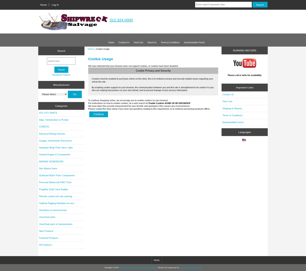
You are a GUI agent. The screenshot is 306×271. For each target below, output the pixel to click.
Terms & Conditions (170, 42)
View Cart (138, 42)
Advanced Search (61, 75)
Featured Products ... (50, 238)
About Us (152, 42)
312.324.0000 (121, 20)
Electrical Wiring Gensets (52, 133)
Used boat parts (47, 217)
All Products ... (47, 245)
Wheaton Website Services (190, 268)
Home (43, 4)
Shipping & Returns (232, 108)
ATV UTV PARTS (48, 113)
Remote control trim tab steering (55, 196)
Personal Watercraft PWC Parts (55, 182)
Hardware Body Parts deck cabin (56, 147)
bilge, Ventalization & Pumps (54, 119)
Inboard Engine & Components (54, 154)
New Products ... (47, 231)
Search (61, 50)
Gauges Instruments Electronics (55, 140)
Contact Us (124, 42)
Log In (55, 4)
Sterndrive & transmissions (53, 210)
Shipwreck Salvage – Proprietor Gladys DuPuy (138, 268)
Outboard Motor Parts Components (57, 175)
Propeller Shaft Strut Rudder (53, 189)
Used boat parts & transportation (55, 224)
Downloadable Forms (194, 42)
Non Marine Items (48, 168)
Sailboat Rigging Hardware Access (56, 203)
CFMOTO (44, 126)
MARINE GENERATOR (51, 161)
